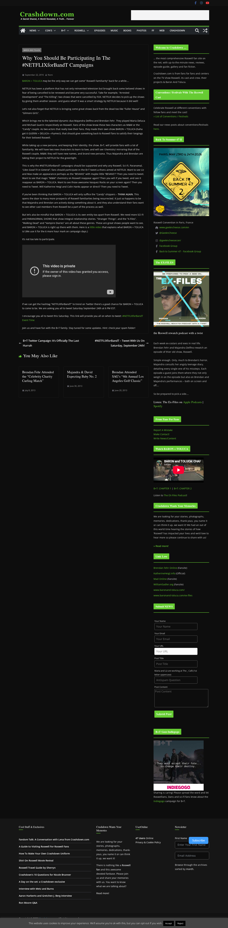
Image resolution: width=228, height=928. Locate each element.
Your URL (159, 646)
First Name (181, 838)
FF (153, 30)
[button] (38, 30)
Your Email (159, 633)
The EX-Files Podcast (175, 495)
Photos (141, 30)
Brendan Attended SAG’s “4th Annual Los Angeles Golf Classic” (128, 376)
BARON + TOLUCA (32, 80)
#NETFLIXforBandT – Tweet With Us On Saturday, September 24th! (120, 343)
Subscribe (198, 840)
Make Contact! (161, 434)
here (156, 128)
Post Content (161, 687)
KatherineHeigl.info (164, 573)
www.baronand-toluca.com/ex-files (173, 595)
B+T (63, 30)
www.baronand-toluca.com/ (169, 589)
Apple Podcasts (192, 402)
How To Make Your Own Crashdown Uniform (44, 853)
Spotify (158, 406)
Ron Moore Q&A (28, 902)
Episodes (99, 30)
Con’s (48, 30)
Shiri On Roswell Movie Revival (36, 860)
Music (114, 30)
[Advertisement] (170, 15)
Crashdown (177, 30)
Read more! (102, 893)
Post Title (159, 658)
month (189, 869)
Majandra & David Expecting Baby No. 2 (82, 374)
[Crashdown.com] (23, 31)
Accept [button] (168, 923)
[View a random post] (205, 31)
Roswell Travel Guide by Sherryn (37, 867)
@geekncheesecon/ (170, 240)
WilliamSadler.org (163, 584)
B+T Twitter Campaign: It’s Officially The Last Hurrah (51, 343)
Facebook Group (168, 245)
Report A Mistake (163, 430)
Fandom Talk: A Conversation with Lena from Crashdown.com (54, 839)
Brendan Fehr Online (165, 567)
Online (144, 838)
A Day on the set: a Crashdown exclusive (42, 881)
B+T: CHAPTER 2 (183, 488)
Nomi (50, 74)
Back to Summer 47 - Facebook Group (180, 251)
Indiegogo (159, 801)
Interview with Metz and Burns (36, 888)
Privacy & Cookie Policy (148, 842)
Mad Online (160, 578)
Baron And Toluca (32, 50)
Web (161, 30)
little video (95, 227)
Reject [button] (180, 923)
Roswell (79, 30)
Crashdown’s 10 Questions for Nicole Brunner (45, 874)
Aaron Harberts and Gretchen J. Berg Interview (45, 895)
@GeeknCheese (168, 232)
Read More (192, 923)
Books (127, 30)
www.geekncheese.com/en (174, 227)
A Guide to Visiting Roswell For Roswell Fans (44, 846)
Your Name (160, 621)
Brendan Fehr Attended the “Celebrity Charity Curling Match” (38, 376)
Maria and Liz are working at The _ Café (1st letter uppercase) (175, 672)
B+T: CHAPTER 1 (162, 488)
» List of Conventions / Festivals (171, 116)
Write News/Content (165, 438)
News (33, 30)
